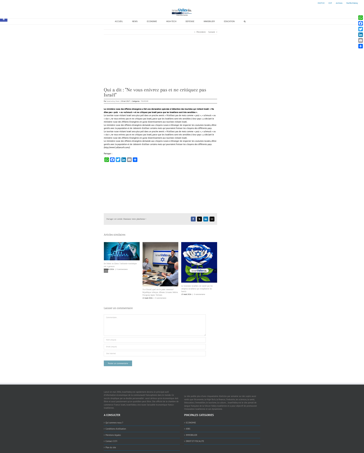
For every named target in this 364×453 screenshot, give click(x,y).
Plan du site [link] (111, 447)
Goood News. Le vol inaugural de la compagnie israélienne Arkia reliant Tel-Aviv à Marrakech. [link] (197, 275)
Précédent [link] (201, 32)
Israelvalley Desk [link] (113, 101)
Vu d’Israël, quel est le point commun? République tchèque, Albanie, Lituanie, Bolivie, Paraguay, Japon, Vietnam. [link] (121, 292)
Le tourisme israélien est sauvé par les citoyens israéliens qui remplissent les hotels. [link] (158, 288)
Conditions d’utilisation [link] (116, 428)
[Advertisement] (160, 67)
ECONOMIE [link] (191, 422)
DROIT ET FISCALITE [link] (195, 441)
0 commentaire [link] (122, 298)
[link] (321, 3)
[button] (106, 271)
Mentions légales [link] (113, 435)
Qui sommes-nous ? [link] (114, 422)
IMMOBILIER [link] (191, 435)
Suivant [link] (211, 32)
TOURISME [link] (144, 101)
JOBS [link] (188, 428)
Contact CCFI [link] (111, 441)
